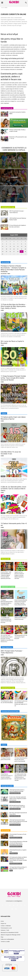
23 (25, 249)
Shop (2, 937)
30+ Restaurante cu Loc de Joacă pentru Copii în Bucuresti (21, 637)
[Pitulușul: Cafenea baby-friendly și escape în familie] (4, 131)
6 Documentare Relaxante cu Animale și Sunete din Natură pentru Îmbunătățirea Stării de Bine (18, 843)
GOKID (2, 310)
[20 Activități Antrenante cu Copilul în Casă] (4, 851)
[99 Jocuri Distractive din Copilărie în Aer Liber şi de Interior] (4, 227)
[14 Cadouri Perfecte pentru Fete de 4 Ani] (7, 752)
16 (25, 246)
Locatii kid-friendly (7, 108)
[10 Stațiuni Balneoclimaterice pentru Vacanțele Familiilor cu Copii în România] (7, 594)
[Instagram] (9, 905)
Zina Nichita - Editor (5, 273)
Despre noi (3, 923)
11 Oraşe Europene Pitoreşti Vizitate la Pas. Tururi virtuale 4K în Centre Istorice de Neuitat (13, 378)
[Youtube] (15, 908)
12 (10, 246)
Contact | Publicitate (6, 925)
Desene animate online (15, 793)
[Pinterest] (21, 905)
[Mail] (17, 905)
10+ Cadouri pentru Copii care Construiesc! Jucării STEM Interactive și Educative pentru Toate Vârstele (20, 777)
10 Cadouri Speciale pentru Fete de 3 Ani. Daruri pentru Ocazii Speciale (21, 759)
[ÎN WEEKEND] (14, 177)
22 (21, 249)
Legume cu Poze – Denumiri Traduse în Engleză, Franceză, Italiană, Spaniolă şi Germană (19, 575)
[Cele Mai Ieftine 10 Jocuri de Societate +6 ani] (14, 467)
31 (17, 241)
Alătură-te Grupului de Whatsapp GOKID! (10, 934)
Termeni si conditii (5, 941)
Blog (11, 870)
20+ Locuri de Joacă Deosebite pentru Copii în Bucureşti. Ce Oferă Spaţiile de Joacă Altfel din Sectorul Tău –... (7, 638)
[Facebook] (2, 905)
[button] (26, 2)
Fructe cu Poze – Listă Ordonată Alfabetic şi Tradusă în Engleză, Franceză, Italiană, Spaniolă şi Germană (6, 575)
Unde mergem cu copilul (6, 365)
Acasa (2, 921)
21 (17, 249)
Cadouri (3, 441)
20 (13, 249)
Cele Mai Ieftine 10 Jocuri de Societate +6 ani (11, 453)
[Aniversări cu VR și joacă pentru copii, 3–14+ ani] (4, 138)
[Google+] (6, 905)
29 (10, 241)
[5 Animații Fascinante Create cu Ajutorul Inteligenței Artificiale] (4, 791)
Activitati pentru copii (8, 207)
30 (13, 241)
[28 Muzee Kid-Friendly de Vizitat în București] (21, 612)
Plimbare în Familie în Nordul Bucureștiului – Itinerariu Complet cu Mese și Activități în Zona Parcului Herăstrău (13, 268)
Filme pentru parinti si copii (16, 837)
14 (17, 246)
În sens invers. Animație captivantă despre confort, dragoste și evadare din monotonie (17, 798)
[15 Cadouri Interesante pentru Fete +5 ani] (14, 539)
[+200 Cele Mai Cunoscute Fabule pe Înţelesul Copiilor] (4, 220)
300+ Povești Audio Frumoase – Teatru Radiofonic (12, 652)
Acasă (2, 7)
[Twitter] (12, 908)
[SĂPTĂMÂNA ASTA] (14, 194)
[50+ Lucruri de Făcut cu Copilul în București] (14, 357)
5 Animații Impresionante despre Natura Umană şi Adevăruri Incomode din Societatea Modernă (18, 821)
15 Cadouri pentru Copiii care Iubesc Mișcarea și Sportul (13, 418)
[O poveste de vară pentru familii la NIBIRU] (4, 114)
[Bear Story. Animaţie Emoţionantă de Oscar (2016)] (4, 814)
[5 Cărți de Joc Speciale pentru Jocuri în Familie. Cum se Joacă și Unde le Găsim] (14, 504)
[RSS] (24, 905)
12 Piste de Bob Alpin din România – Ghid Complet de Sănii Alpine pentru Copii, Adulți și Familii (13, 306)
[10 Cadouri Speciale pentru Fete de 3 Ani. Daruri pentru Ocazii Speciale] (21, 752)
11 (6, 246)
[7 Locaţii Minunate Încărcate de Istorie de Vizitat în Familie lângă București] (7, 612)
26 (10, 251)
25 (6, 251)
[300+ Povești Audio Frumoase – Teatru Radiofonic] (4, 212)
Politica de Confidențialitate (7, 939)
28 (6, 241)
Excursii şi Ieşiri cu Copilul (6, 294)
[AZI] (14, 160)
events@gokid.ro (18, 901)
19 (10, 249)
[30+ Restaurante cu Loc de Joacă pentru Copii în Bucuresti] (21, 629)
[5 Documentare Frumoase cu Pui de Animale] (4, 836)
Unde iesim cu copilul (8, 587)
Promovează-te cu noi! (6, 928)
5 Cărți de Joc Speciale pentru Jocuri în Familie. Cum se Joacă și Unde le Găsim (13, 488)
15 (21, 246)
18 (6, 249)
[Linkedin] (13, 905)
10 (2, 246)
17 (2, 249)
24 (2, 251)
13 (13, 246)
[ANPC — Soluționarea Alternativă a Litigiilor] (14, 952)
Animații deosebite (7, 786)
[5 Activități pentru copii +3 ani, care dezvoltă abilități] (7, 695)
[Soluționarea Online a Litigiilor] (14, 958)
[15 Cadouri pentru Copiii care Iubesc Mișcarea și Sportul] (14, 432)
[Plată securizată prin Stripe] (10, 967)
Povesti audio (4, 675)
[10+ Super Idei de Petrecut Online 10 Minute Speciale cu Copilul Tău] (4, 869)
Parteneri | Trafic (5, 930)
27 (2, 241)
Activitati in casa (13, 853)
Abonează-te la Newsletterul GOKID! (9, 932)
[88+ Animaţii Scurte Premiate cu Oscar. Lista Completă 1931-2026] (4, 807)
